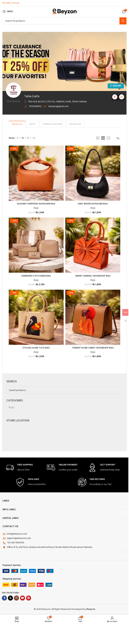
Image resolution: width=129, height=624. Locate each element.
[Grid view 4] (108, 138)
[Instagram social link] (16, 598)
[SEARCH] (122, 20)
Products (17, 124)
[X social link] (10, 598)
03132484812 (35, 106)
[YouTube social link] (22, 598)
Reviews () (75, 124)
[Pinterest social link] (28, 598)
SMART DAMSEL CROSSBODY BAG (93, 276)
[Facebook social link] (4, 598)
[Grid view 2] (97, 138)
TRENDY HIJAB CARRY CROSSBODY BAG (93, 348)
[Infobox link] (23, 467)
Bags (36, 208)
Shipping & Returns (52, 124)
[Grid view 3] (103, 138)
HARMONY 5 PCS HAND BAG (36, 276)
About (32, 124)
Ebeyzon (90, 609)
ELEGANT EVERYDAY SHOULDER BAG (36, 204)
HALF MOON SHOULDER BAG (93, 204)
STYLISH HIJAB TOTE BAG (36, 348)
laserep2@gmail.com (58, 106)
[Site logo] (64, 11)
